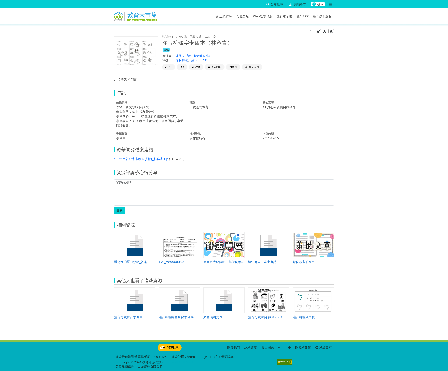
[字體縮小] (318, 31)
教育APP (302, 16)
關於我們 (233, 347)
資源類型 (121, 134)
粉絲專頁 (325, 347)
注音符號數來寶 (304, 317)
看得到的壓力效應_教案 (130, 262)
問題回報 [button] (216, 67)
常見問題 (267, 347)
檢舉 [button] (234, 67)
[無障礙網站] (284, 362)
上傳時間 (268, 134)
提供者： (168, 56)
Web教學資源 (262, 16)
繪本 (194, 60)
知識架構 (121, 102)
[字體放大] (331, 31)
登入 (320, 4)
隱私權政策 (303, 347)
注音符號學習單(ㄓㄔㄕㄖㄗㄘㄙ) (268, 317)
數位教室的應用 (304, 262)
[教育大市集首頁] (135, 15)
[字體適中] (324, 31)
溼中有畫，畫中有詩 (262, 262)
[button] (196, 67)
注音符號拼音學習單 (128, 317)
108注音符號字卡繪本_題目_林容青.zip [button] (141, 159)
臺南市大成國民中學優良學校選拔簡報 (223, 262)
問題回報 (173, 347)
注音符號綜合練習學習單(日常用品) (179, 317)
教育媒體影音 (322, 16)
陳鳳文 (181, 56)
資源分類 (242, 16)
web (166, 50)
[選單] (330, 4)
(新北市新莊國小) (198, 56)
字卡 (204, 60)
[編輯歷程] (311, 31)
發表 (119, 210)
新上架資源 (224, 16)
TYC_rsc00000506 (172, 262)
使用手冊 (284, 347)
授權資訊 (195, 134)
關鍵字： (168, 60)
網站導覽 (250, 347)
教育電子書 (284, 16)
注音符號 (182, 60)
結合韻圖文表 (212, 317)
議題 (192, 102)
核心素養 (268, 102)
